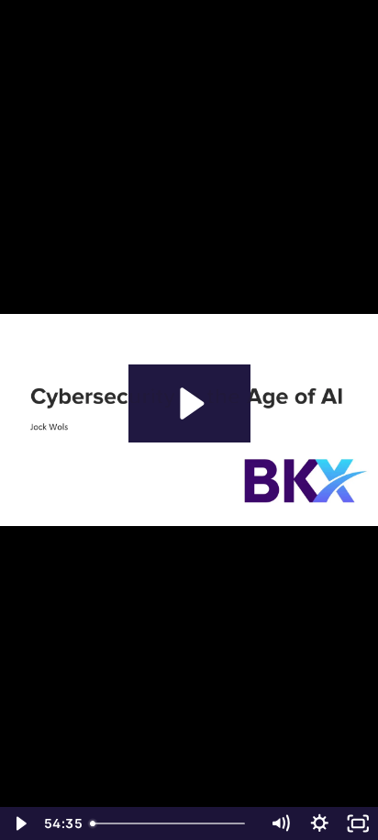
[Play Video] (19, 823)
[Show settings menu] (319, 823)
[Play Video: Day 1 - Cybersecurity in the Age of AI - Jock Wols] (189, 403)
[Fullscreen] (358, 823)
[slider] (172, 823)
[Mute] (280, 823)
